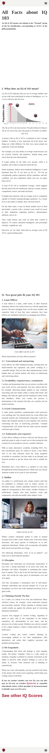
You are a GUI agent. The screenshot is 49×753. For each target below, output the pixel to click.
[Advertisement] (24, 58)
